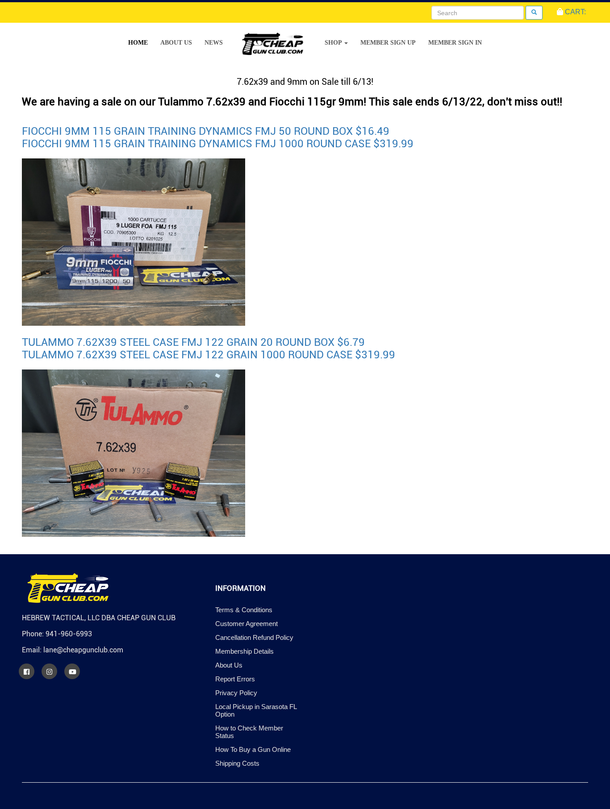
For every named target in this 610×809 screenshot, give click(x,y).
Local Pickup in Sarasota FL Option (256, 710)
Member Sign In (455, 42)
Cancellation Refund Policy (254, 637)
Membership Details (244, 651)
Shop (334, 42)
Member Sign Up (388, 42)
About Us (176, 42)
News (214, 42)
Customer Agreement (246, 623)
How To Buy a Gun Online (253, 749)
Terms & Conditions (243, 610)
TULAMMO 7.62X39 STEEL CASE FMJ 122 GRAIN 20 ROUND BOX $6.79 (193, 342)
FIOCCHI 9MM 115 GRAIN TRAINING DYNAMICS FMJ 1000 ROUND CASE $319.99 (218, 143)
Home (138, 42)
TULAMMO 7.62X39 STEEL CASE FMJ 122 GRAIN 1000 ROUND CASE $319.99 (208, 354)
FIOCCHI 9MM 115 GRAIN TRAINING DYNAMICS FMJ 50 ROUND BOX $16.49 (205, 131)
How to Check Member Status (249, 731)
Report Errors (235, 679)
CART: (574, 12)
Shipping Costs (237, 763)
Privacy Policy (236, 693)
